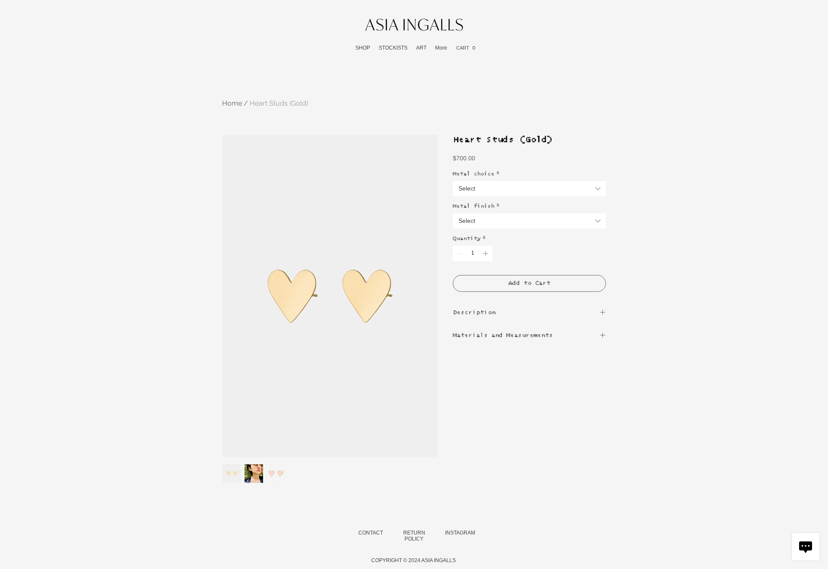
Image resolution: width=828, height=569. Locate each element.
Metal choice (476, 174)
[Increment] (486, 253)
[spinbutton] (472, 253)
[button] (362, 48)
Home (232, 103)
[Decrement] (459, 253)
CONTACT (370, 533)
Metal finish (476, 206)
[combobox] (529, 188)
